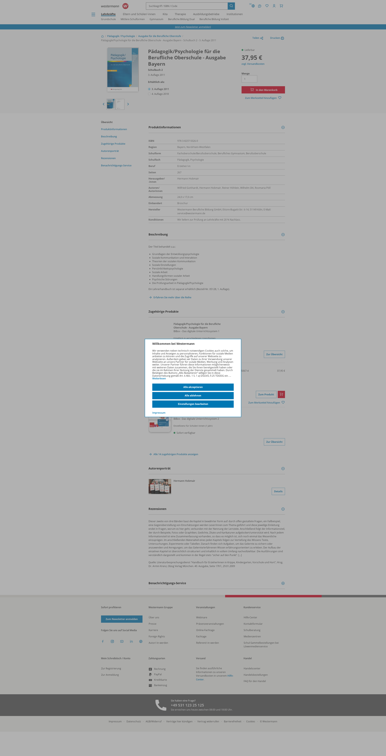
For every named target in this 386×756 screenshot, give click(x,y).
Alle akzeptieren (193, 387)
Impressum (158, 412)
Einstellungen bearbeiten (193, 404)
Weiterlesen (159, 378)
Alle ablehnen (193, 395)
